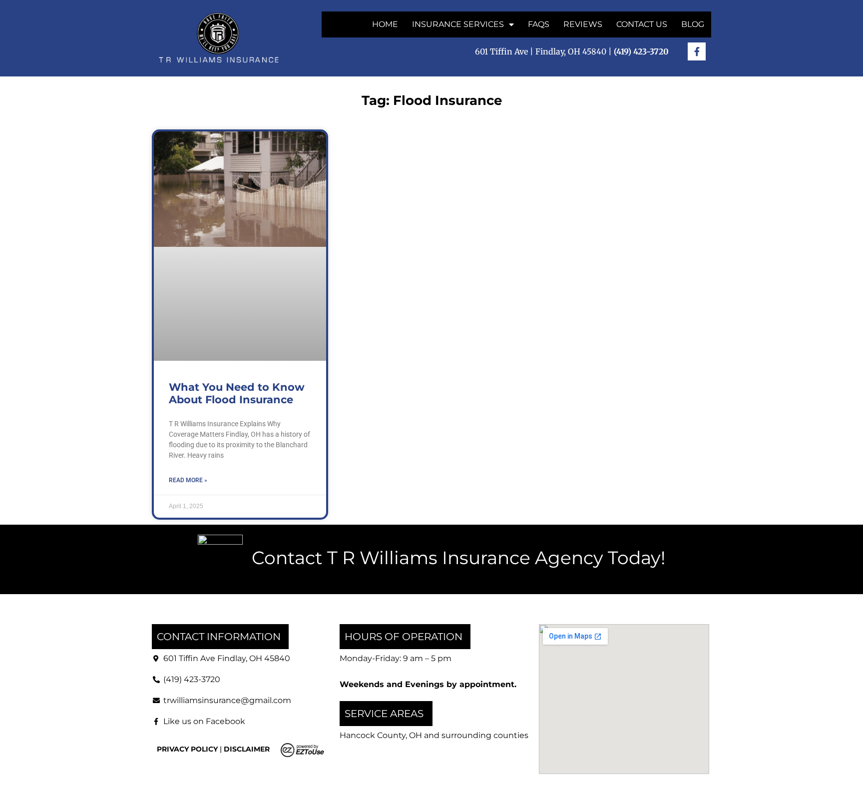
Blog (692, 24)
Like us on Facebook (204, 721)
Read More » (188, 480)
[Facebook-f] (697, 51)
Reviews (582, 24)
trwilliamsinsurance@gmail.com (227, 700)
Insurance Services (458, 24)
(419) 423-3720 (191, 679)
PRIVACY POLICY (187, 749)
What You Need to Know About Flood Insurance (237, 393)
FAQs (538, 24)
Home (385, 24)
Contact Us (641, 24)
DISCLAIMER (247, 749)
